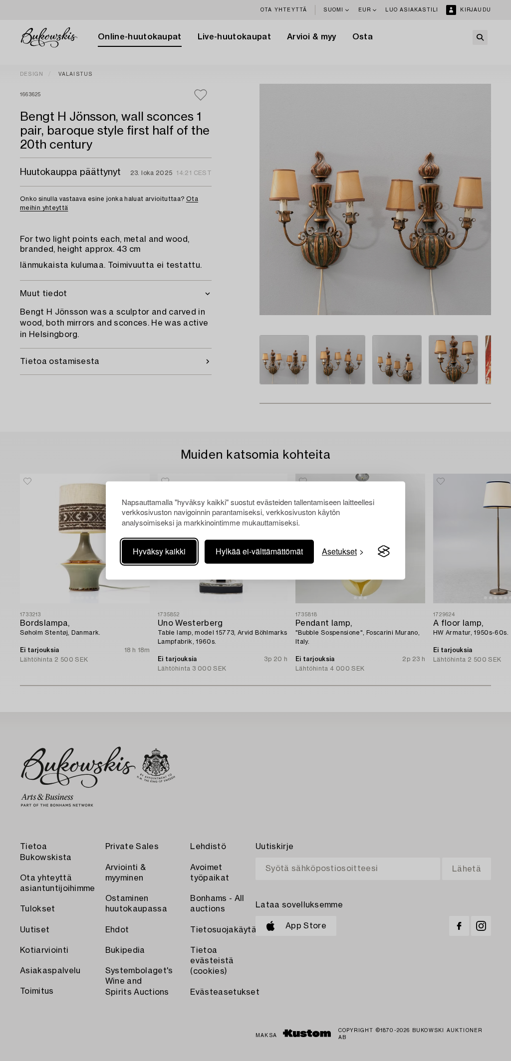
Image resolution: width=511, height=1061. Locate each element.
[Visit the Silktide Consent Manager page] (384, 551)
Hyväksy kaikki (159, 551)
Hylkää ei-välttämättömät (259, 551)
